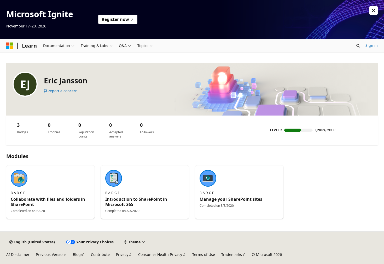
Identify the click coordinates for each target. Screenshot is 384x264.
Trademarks (231, 254)
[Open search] (358, 45)
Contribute (100, 254)
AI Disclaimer (18, 254)
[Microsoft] (9, 45)
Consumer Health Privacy (160, 254)
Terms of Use (203, 254)
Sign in (371, 45)
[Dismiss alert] (373, 10)
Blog (77, 254)
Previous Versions (51, 254)
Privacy (122, 254)
